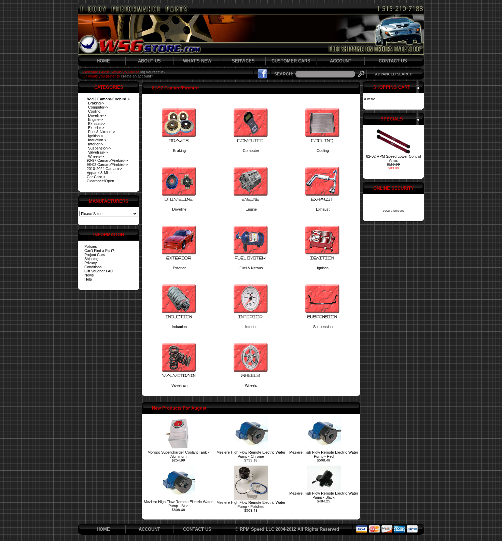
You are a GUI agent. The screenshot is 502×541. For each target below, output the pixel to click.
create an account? (137, 76)
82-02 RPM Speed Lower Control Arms (393, 158)
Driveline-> (97, 115)
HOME (103, 60)
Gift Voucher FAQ (98, 271)
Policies (90, 246)
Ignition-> (95, 136)
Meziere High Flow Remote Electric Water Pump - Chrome (251, 454)
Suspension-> (99, 148)
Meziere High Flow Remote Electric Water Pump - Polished (251, 504)
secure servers (393, 210)
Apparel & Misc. (100, 173)
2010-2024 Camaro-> (104, 169)
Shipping (91, 259)
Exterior (179, 268)
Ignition (323, 268)
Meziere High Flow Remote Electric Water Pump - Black (323, 495)
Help (88, 279)
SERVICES (243, 60)
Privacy (90, 263)
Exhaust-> (96, 124)
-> (108, 99)
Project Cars (94, 255)
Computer (251, 150)
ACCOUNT (340, 60)
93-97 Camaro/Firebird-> (107, 160)
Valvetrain (179, 385)
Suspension (323, 327)
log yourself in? (152, 72)
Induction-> (97, 140)
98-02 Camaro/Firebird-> (107, 164)
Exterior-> (96, 128)
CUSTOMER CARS (290, 60)
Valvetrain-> (98, 152)
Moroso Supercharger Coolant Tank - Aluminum (178, 454)
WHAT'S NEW (197, 60)
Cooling (94, 111)
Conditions (93, 267)
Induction (179, 327)
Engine (251, 209)
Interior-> (95, 144)
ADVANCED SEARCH (394, 74)
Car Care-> (96, 177)
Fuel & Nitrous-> (101, 132)
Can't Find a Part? (99, 250)
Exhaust (323, 209)
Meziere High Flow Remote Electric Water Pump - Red (323, 454)
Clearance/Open (100, 181)
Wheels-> (96, 156)
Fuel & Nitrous (251, 268)
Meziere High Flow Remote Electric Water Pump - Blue (178, 504)
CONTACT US (393, 60)
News (89, 275)
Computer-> (98, 107)
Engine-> (95, 119)
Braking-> (96, 103)
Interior (251, 327)
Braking (179, 150)
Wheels (251, 385)
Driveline (179, 209)
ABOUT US (149, 60)
